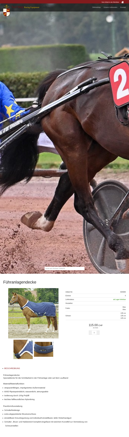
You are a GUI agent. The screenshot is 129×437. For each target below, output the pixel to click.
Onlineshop (96, 7)
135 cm (123, 316)
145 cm (123, 318)
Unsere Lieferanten (110, 7)
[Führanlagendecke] (33, 313)
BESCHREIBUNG (12, 368)
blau (124, 309)
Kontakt (123, 7)
